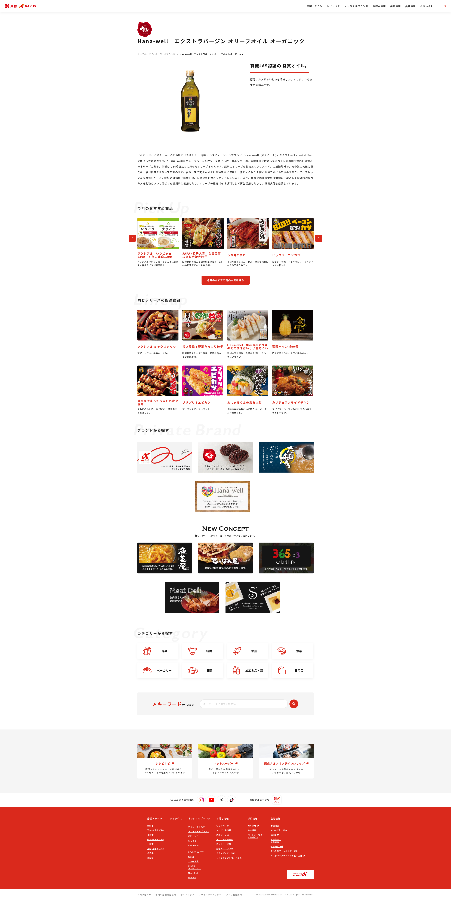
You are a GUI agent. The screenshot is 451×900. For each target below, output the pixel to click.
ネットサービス (223, 844)
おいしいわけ (194, 836)
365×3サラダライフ (194, 867)
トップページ (144, 54)
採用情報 (395, 6)
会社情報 (410, 6)
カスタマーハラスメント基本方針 (286, 855)
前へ (130, 237)
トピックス (333, 6)
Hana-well (193, 845)
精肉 (209, 651)
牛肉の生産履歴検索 (166, 894)
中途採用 (252, 830)
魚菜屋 (191, 856)
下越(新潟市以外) (155, 830)
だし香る (192, 840)
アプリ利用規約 (234, 894)
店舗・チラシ (314, 6)
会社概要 (275, 825)
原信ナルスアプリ (224, 848)
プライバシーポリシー (210, 894)
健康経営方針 (277, 846)
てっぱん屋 (193, 861)
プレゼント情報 (223, 830)
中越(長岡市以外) (155, 839)
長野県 (150, 853)
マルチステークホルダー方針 (284, 851)
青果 (164, 651)
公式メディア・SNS (225, 853)
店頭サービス (222, 834)
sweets (192, 877)
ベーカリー (164, 670)
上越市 (150, 844)
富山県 (150, 857)
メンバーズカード (224, 839)
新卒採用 (252, 825)
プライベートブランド (198, 831)
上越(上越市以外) (155, 848)
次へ (317, 237)
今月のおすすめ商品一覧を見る (225, 280)
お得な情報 (379, 6)
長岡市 (150, 834)
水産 (254, 651)
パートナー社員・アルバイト (256, 836)
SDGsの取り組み (279, 830)
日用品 (299, 670)
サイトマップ (187, 894)
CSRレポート (277, 834)
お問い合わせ (428, 6)
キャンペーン (222, 825)
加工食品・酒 (254, 670)
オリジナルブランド (356, 6)
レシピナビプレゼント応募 (229, 857)
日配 (209, 670)
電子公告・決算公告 (276, 840)
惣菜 (299, 651)
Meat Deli (193, 872)
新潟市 (150, 825)
